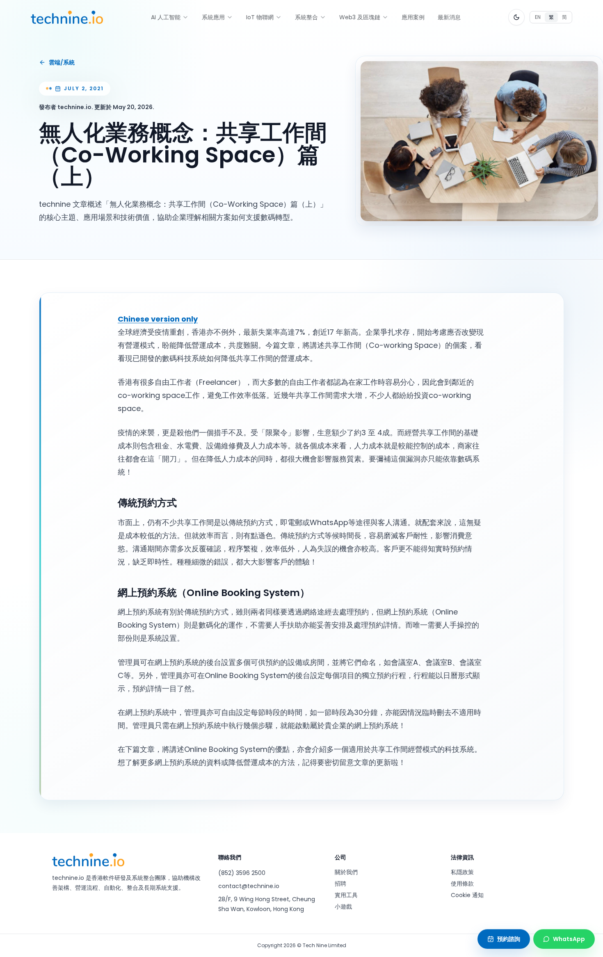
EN (538, 17)
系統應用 (213, 17)
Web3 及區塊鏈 (359, 17)
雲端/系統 (62, 62)
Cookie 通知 (467, 895)
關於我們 (346, 872)
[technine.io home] (67, 17)
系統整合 (306, 17)
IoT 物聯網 (260, 17)
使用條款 (462, 883)
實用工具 (346, 895)
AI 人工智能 (165, 17)
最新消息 (449, 17)
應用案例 (413, 17)
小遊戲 (343, 906)
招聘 (340, 883)
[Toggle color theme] (516, 17)
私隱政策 (462, 872)
